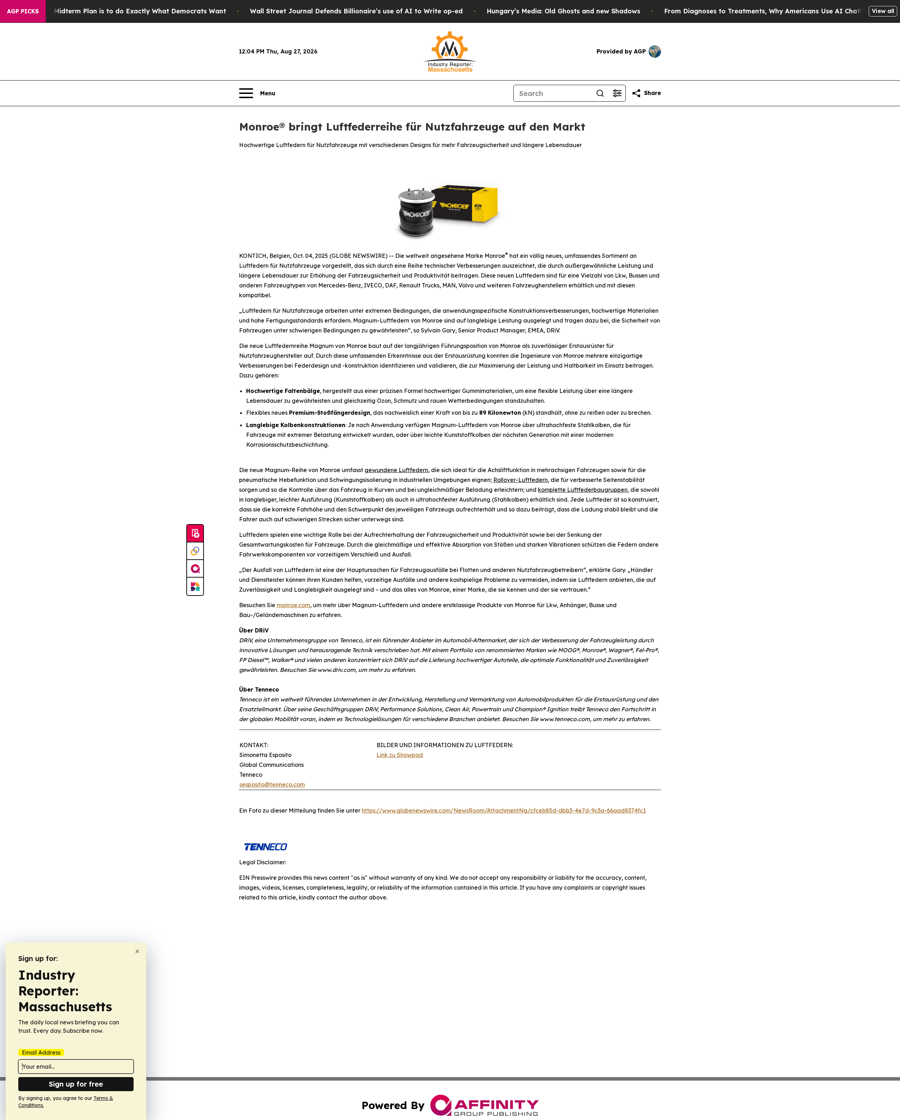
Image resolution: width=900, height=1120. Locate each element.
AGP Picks (23, 11)
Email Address (41, 1052)
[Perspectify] (195, 551)
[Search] (600, 93)
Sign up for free (76, 1084)
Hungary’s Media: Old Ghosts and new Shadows (563, 11)
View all (883, 10)
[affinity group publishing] (195, 569)
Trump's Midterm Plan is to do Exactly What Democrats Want (126, 11)
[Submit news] (195, 533)
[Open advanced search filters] (617, 93)
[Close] (137, 951)
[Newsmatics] (195, 586)
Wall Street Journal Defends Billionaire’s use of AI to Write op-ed (356, 11)
